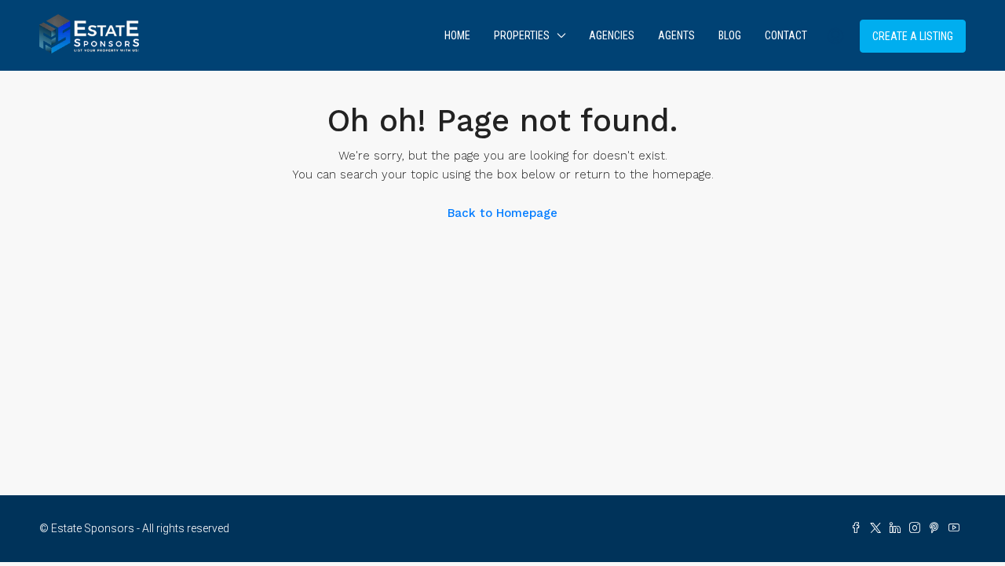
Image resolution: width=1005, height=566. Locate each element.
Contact (786, 35)
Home (457, 35)
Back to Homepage (502, 213)
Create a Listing (912, 36)
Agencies (611, 35)
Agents (676, 35)
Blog (729, 35)
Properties (522, 35)
